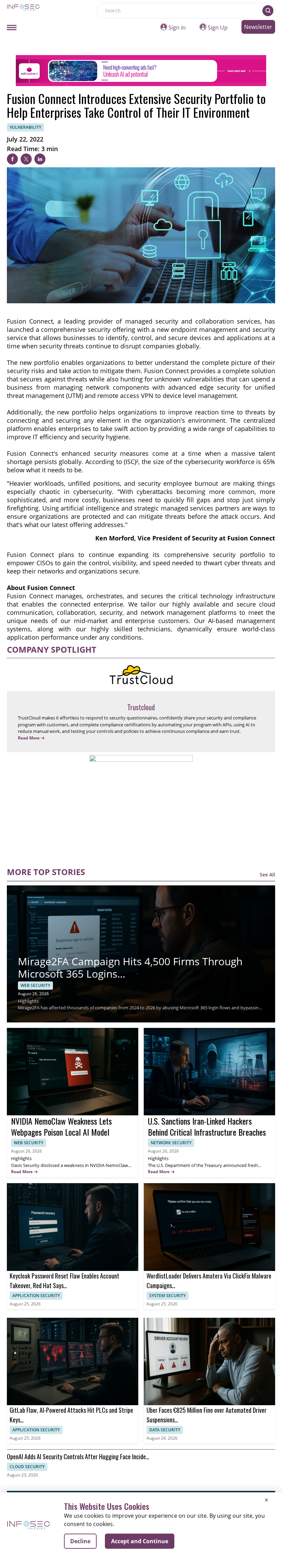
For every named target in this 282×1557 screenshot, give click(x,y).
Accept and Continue (139, 1541)
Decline (80, 1541)
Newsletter (258, 27)
